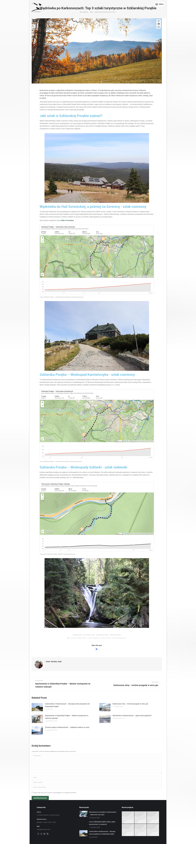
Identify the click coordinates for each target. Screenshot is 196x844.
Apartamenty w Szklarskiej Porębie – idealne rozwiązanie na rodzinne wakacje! (66, 717)
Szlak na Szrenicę (67, 220)
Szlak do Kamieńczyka (94, 638)
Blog (35, 20)
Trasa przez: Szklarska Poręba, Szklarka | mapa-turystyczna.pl (57, 554)
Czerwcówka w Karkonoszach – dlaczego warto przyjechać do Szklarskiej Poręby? (67, 705)
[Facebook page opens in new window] (38, 833)
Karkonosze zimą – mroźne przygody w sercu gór (130, 704)
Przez (89, 635)
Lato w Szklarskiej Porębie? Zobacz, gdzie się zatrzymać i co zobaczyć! (102, 823)
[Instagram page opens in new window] (47, 833)
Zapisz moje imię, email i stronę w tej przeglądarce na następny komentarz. (55, 792)
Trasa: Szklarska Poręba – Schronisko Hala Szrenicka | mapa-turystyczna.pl (61, 297)
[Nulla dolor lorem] (128, 830)
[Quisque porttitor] (140, 830)
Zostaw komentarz (115, 635)
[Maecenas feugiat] (153, 817)
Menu (161, 4)
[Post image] (37, 707)
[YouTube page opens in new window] (44, 833)
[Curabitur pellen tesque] (153, 830)
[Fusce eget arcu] (128, 817)
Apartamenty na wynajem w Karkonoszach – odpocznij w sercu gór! (102, 813)
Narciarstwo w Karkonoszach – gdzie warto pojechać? (132, 716)
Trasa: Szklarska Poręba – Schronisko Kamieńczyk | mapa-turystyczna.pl (61, 461)
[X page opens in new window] (41, 833)
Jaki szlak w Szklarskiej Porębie (78, 638)
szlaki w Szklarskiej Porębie (119, 638)
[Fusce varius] (140, 817)
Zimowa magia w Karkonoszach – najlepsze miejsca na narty (67, 727)
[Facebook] (96, 649)
